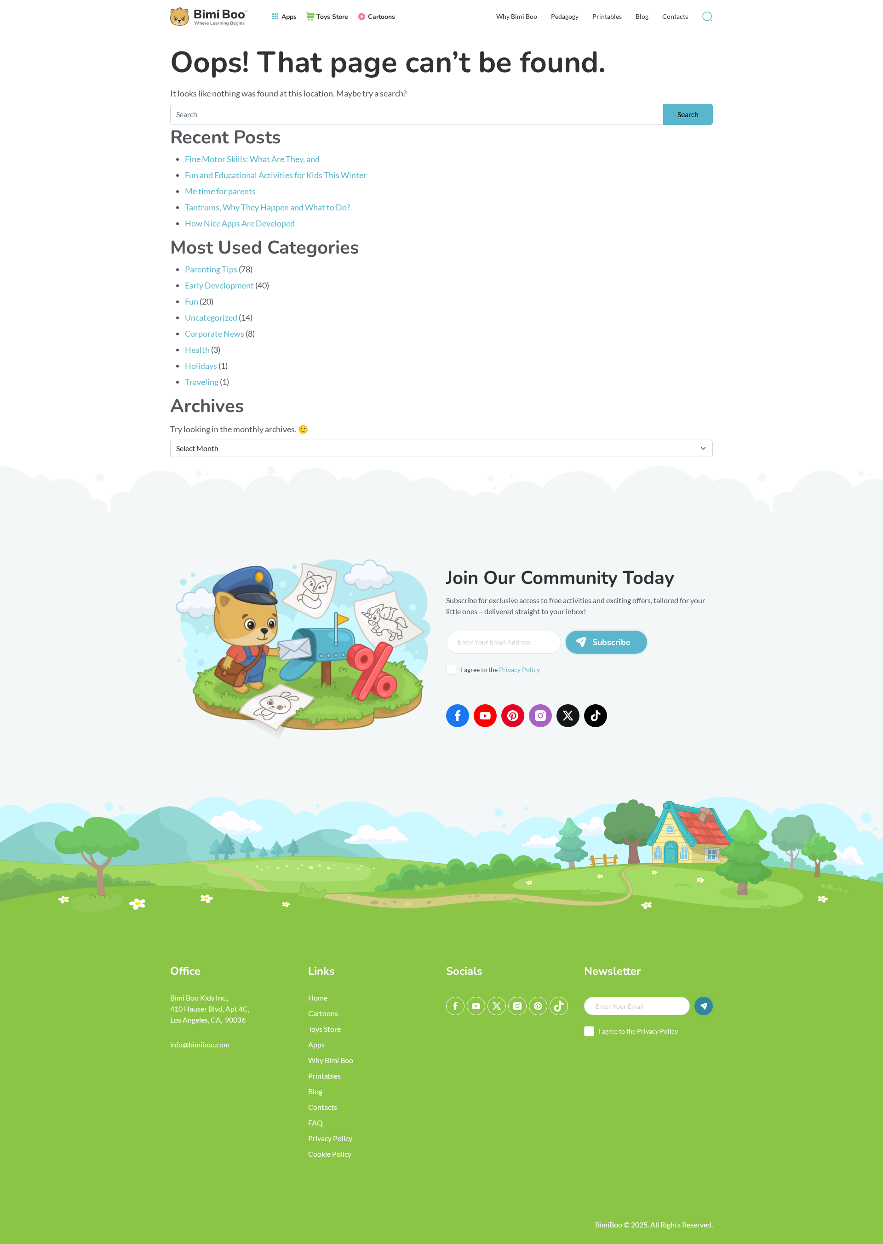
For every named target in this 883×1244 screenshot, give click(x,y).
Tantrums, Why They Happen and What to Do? (267, 207)
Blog (642, 16)
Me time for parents (220, 191)
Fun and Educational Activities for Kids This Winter (276, 175)
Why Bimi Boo (516, 16)
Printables (607, 16)
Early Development (219, 285)
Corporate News (214, 333)
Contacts (675, 16)
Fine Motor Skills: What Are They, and (253, 159)
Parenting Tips (211, 269)
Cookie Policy (329, 1153)
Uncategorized (211, 317)
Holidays (201, 366)
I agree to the (500, 669)
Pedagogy (565, 16)
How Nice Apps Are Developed (240, 223)
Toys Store (324, 1028)
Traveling (201, 382)
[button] (707, 16)
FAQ (315, 1122)
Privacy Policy (519, 669)
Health (197, 350)
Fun (191, 301)
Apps (316, 1044)
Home (317, 997)
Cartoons (323, 1013)
